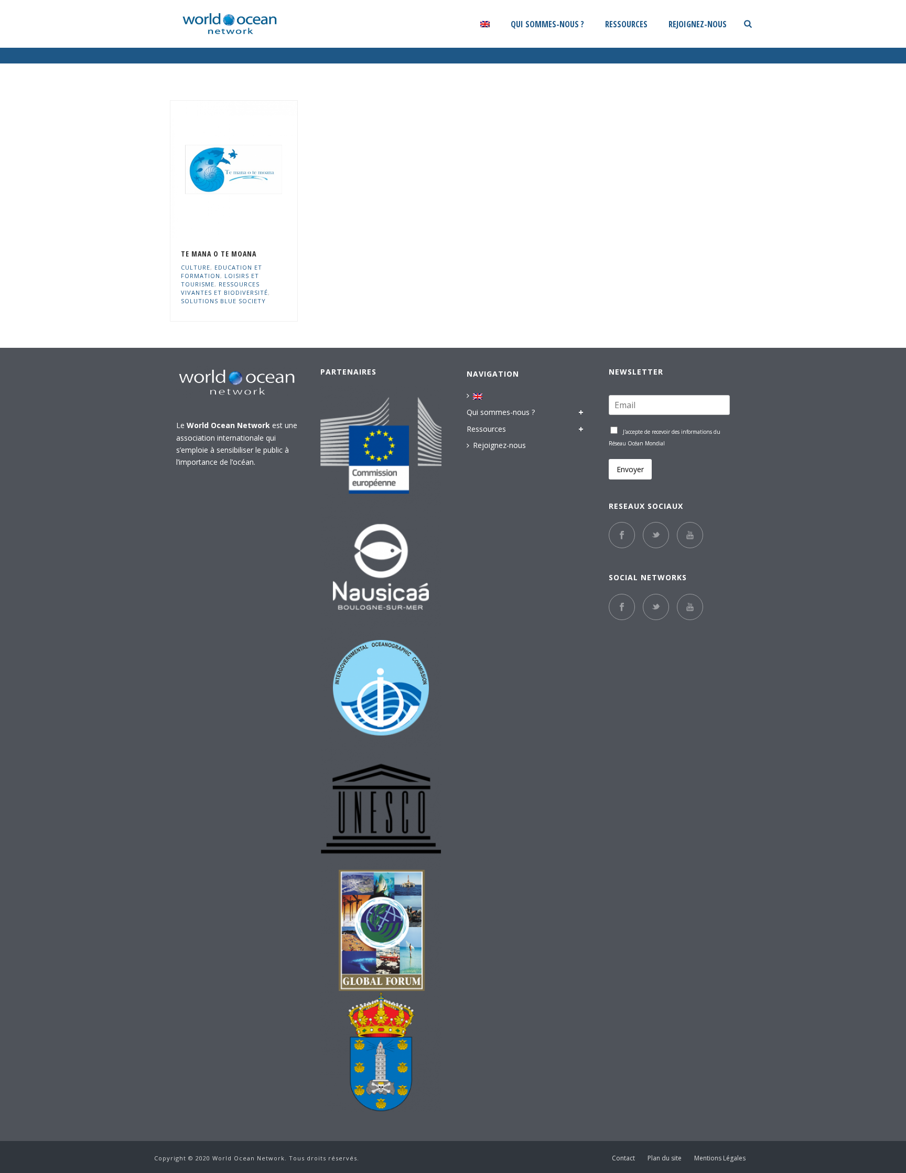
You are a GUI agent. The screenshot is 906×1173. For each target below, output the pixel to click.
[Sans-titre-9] (380, 809)
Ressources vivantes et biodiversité (224, 288)
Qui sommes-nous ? (547, 24)
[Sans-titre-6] (380, 445)
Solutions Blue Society (223, 301)
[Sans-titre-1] (380, 930)
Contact (623, 1158)
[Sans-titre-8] (380, 688)
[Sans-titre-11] (380, 566)
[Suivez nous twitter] (656, 535)
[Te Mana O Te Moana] (252, 169)
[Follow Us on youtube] (690, 607)
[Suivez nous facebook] (622, 535)
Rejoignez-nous (697, 24)
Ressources (626, 24)
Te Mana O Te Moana (218, 254)
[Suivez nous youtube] (690, 535)
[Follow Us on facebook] (622, 607)
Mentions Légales (720, 1158)
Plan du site (665, 1158)
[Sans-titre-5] (380, 1051)
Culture (195, 267)
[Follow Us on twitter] (656, 607)
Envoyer (630, 469)
